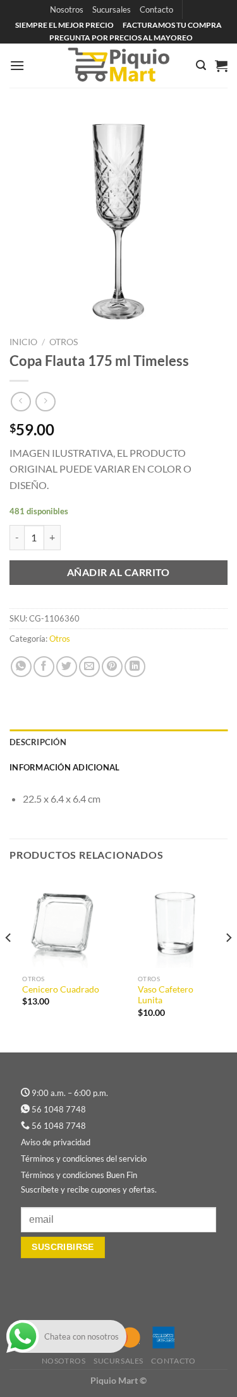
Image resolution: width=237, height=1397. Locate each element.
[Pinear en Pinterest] (112, 666)
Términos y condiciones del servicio (84, 1158)
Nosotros (66, 9)
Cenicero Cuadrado (60, 989)
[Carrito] (221, 66)
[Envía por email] (89, 666)
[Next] (228, 962)
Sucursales (111, 9)
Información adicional (64, 767)
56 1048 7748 (59, 1109)
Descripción (37, 742)
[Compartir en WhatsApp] (21, 666)
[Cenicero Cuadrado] (61, 921)
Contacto (156, 9)
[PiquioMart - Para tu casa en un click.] (118, 65)
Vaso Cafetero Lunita (165, 995)
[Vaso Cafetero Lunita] (177, 921)
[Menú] (17, 65)
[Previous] (9, 962)
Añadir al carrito (118, 572)
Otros (63, 342)
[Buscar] (201, 65)
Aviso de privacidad (55, 1142)
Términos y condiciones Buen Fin (79, 1175)
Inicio (23, 342)
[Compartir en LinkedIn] (135, 666)
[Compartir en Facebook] (43, 666)
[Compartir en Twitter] (66, 666)
